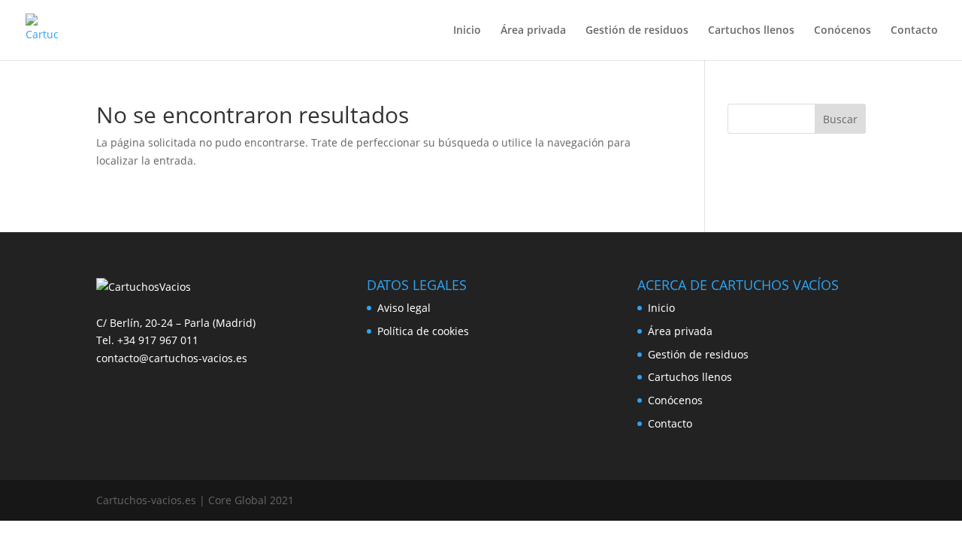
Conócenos (842, 31)
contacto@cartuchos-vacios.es (171, 358)
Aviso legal (404, 308)
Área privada (533, 31)
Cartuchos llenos (751, 31)
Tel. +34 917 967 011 (147, 340)
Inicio (467, 31)
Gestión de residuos (636, 31)
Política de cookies (423, 331)
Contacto (914, 31)
